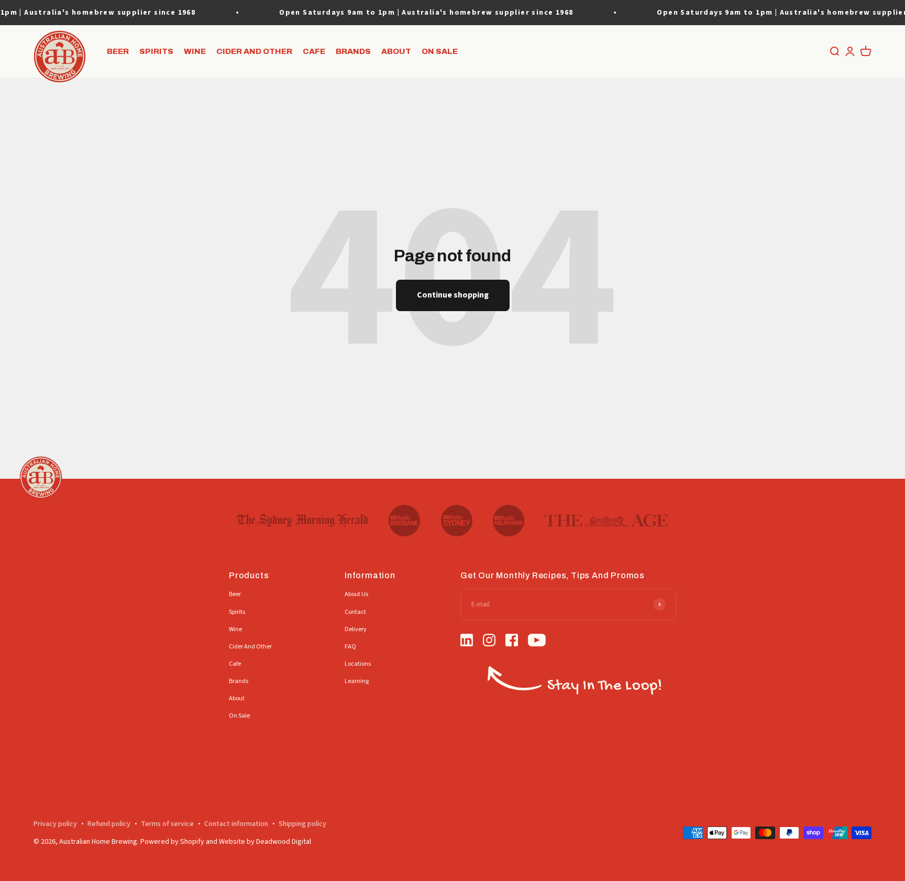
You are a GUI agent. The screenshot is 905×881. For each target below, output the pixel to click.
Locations (358, 663)
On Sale (440, 51)
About (396, 51)
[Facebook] (511, 641)
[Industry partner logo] (302, 520)
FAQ (350, 646)
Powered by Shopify (172, 841)
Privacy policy (55, 824)
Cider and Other (254, 51)
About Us (356, 594)
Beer (118, 51)
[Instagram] (489, 641)
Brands (353, 51)
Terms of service (167, 824)
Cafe (314, 51)
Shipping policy (302, 824)
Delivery (356, 629)
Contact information (236, 824)
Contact (355, 612)
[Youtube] (537, 641)
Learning (357, 681)
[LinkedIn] (466, 641)
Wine (195, 51)
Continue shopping (453, 295)
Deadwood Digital (283, 841)
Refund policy (108, 824)
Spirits (156, 51)
